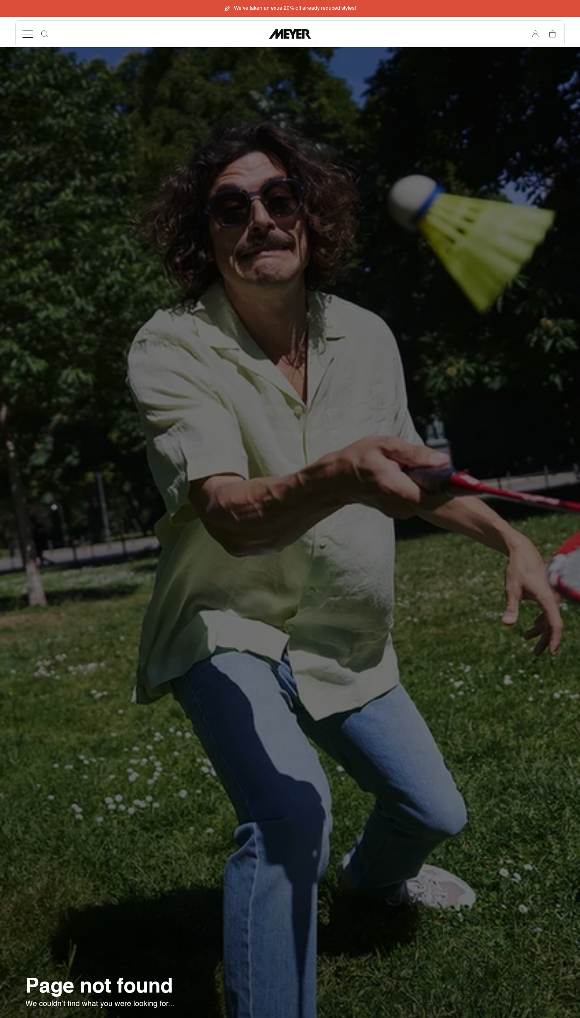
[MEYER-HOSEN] (290, 34)
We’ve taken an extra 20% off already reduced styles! (295, 8)
